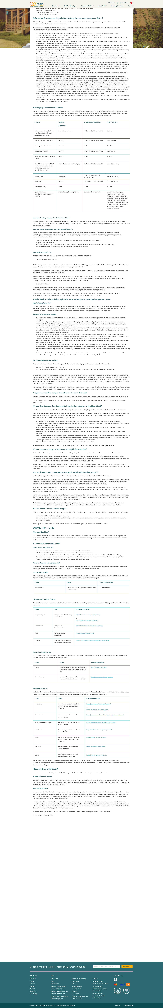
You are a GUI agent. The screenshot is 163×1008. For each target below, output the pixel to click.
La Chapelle (75, 993)
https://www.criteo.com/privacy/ (96, 737)
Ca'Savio (95, 978)
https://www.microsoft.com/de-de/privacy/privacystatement (105, 715)
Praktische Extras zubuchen (59, 996)
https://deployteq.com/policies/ (96, 746)
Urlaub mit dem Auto (57, 989)
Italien (32, 981)
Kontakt (130, 6)
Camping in (55, 6)
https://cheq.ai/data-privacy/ (85, 633)
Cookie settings (128, 1005)
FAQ (73, 984)
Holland (32, 989)
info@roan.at (71, 1005)
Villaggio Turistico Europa (80, 996)
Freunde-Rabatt (98, 993)
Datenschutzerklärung (79, 978)
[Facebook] (115, 979)
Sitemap (117, 1005)
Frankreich (33, 978)
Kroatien (32, 984)
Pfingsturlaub (55, 984)
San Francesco (76, 989)
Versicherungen (97, 986)
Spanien (32, 986)
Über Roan (54, 978)
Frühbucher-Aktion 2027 (100, 984)
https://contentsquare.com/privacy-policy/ (89, 626)
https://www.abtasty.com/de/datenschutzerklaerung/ (92, 640)
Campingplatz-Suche (117, 6)
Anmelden (126, 966)
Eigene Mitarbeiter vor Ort (59, 991)
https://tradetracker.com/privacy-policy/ (99, 730)
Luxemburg (33, 993)
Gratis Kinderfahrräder (58, 993)
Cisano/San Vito (77, 998)
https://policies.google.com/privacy (87, 620)
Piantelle (74, 991)
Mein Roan (125, 3)
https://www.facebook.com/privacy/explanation (101, 722)
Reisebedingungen (57, 998)
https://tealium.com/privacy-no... (96, 755)
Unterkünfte (102, 6)
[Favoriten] (117, 3)
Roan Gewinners (77, 986)
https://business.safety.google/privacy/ (88, 615)
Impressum (75, 981)
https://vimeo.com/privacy (99, 667)
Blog (52, 981)
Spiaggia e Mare (98, 981)
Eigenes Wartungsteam (58, 986)
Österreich (33, 991)
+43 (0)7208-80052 (60, 1005)
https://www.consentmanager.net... (102, 677)
